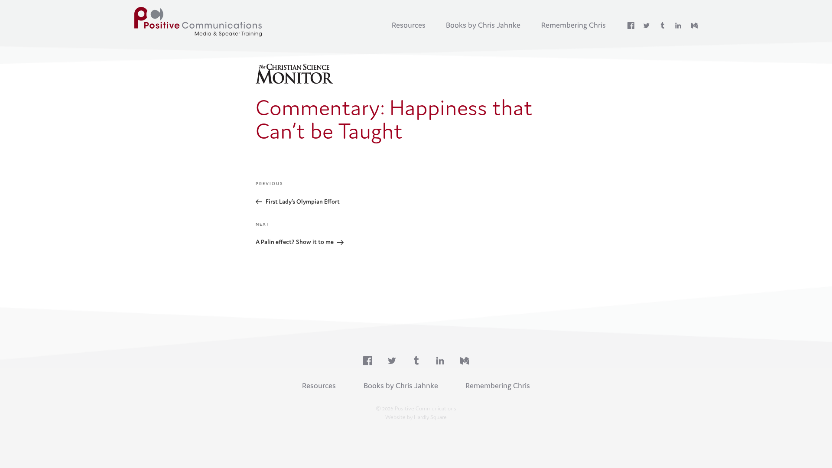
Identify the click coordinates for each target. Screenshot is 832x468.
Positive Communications (200, 22)
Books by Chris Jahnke (483, 25)
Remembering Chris (573, 25)
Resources (409, 25)
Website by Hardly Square (416, 416)
